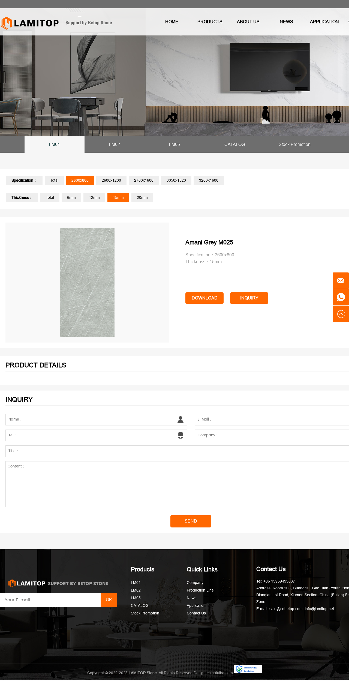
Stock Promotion (295, 144)
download (205, 298)
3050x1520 (176, 180)
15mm (118, 197)
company (195, 582)
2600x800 (80, 180)
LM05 (174, 144)
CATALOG (234, 144)
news (286, 21)
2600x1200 (111, 180)
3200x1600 (208, 180)
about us (248, 21)
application (324, 21)
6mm (71, 197)
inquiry (249, 298)
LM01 (54, 144)
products (209, 21)
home (171, 21)
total (54, 180)
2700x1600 (144, 180)
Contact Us (196, 613)
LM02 (114, 144)
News (191, 598)
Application (196, 605)
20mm (142, 197)
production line (200, 590)
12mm (94, 197)
